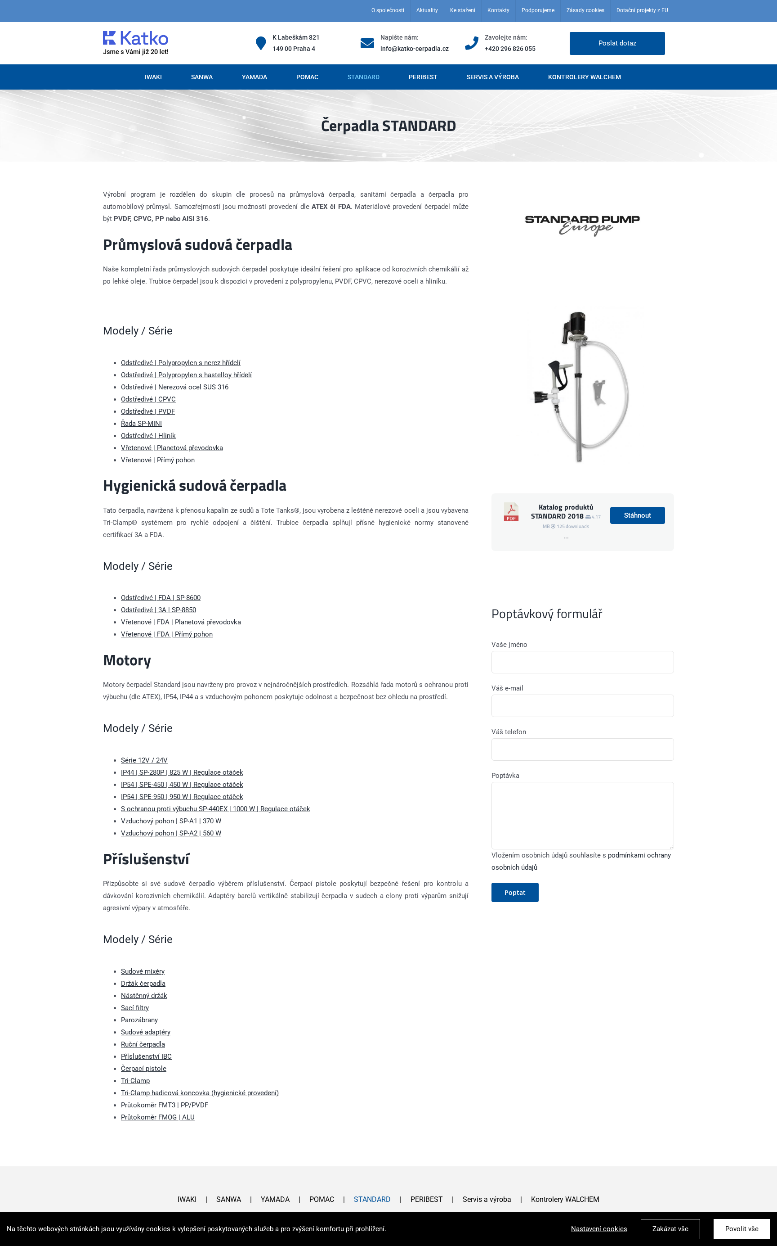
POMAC (321, 1199)
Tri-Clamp (135, 1081)
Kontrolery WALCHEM (565, 1199)
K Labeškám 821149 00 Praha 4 (296, 43)
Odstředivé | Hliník (148, 436)
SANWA (228, 1199)
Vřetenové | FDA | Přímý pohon (167, 634)
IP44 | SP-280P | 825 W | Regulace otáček (182, 772)
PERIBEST (427, 1199)
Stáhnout (637, 515)
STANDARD (372, 1199)
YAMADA (275, 1199)
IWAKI (187, 1199)
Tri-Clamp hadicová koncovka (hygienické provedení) (200, 1093)
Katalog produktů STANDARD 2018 (562, 511)
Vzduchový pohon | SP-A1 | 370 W (171, 821)
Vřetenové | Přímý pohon (158, 460)
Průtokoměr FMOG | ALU (158, 1117)
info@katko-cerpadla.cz (414, 48)
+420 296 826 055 (510, 48)
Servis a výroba (487, 1199)
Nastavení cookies (599, 1229)
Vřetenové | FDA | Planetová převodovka (181, 622)
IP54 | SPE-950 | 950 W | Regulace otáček (182, 797)
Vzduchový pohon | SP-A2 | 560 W (171, 833)
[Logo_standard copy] (582, 192)
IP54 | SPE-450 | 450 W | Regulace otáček (182, 785)
